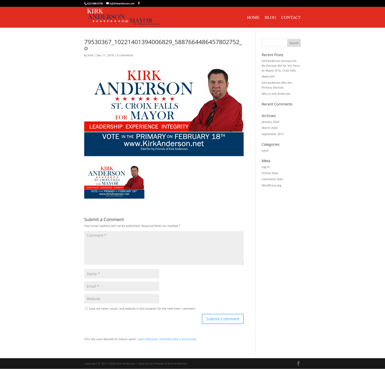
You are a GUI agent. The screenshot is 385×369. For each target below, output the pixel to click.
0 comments (125, 55)
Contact (291, 18)
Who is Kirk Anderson (276, 94)
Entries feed (270, 173)
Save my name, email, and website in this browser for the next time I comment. (142, 308)
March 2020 (270, 128)
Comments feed (272, 179)
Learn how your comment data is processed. (167, 339)
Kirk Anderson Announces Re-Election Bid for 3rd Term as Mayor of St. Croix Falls (281, 65)
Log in (266, 167)
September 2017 (273, 134)
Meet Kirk (268, 76)
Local (265, 150)
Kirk (90, 55)
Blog (270, 18)
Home (253, 18)
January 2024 (270, 122)
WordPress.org (271, 185)
